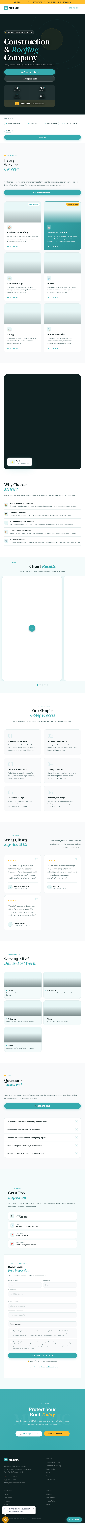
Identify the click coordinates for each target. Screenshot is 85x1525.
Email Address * (14, 1302)
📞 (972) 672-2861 (30, 79)
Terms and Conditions (49, 1367)
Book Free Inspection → (56, 1434)
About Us (49, 1494)
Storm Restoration (52, 1469)
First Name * (13, 1281)
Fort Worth (8, 1498)
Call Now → (68, 2)
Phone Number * (14, 1290)
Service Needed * (14, 1320)
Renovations (50, 1479)
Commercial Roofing (53, 1466)
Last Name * (47, 1281)
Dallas (6, 1494)
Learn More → (13, 246)
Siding (48, 1476)
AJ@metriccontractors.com (27, 1226)
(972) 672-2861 (74, 8)
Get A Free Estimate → (42, 193)
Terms (48, 1504)
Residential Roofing (53, 1462)
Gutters (48, 1472)
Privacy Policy (33, 1367)
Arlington (7, 1501)
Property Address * (16, 1311)
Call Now (42, 137)
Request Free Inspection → (42, 1356)
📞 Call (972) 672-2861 (28, 1434)
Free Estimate (51, 1498)
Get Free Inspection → (29, 72)
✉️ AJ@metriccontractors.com (14, 1482)
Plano (6, 1504)
